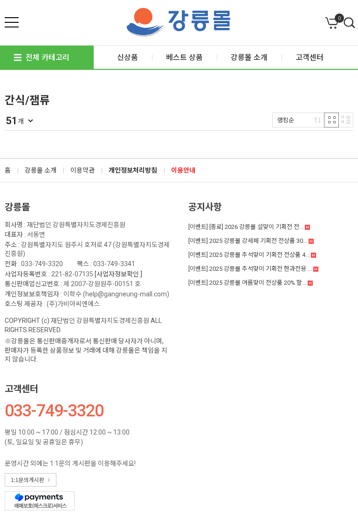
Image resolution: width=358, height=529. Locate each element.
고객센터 (21, 389)
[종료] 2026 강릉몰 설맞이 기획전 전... (246, 226)
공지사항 (205, 207)
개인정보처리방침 (133, 170)
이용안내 (183, 170)
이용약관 (82, 170)
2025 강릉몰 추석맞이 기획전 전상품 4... (249, 254)
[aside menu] (12, 22)
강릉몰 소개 (40, 170)
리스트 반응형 (345, 120)
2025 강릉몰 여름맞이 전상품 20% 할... (248, 282)
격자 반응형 (331, 120)
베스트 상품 (184, 57)
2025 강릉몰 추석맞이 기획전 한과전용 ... (250, 268)
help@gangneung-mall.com (126, 294)
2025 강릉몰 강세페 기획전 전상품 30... (248, 240)
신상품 (127, 57)
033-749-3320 (42, 264)
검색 (349, 23)
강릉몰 (17, 207)
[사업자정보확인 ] (118, 274)
